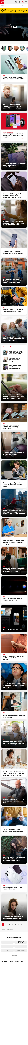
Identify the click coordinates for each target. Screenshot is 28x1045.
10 (18, 924)
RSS (22, 961)
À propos (16, 961)
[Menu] (26, 2)
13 (21, 924)
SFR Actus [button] (3, 6)
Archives (4, 961)
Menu (26, 2)
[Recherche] (12, 2)
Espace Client (23, 2)
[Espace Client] (23, 2)
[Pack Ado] (14, 127)
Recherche (12, 2)
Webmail (19, 2)
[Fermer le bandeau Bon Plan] (26, 10)
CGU (10, 961)
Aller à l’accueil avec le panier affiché (16, 2)
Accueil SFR (2, 2)
